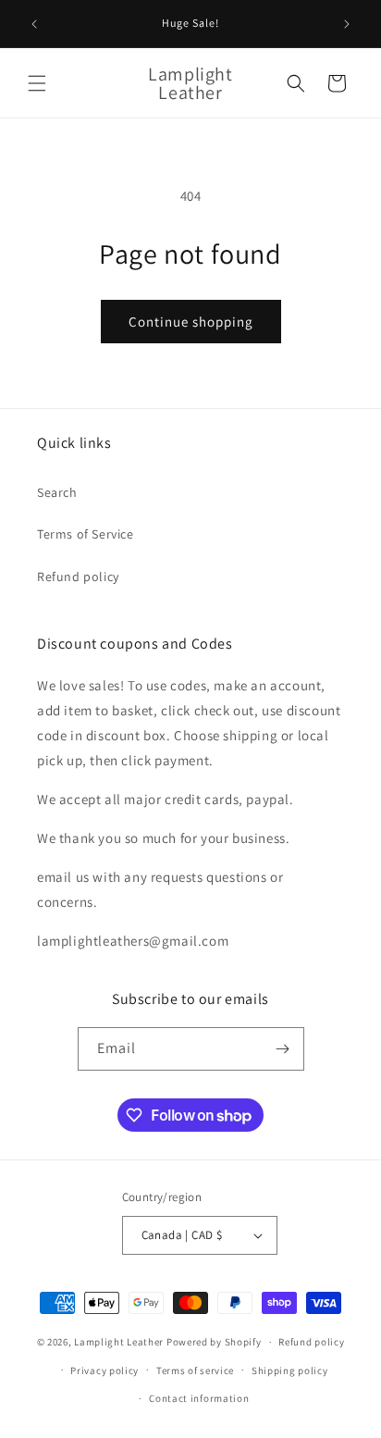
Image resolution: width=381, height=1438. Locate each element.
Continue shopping (191, 321)
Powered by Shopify (214, 1341)
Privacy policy (104, 1370)
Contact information (199, 1398)
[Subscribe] (283, 1049)
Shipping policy (290, 1370)
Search (57, 492)
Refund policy (78, 576)
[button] (37, 83)
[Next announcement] (346, 24)
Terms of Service (85, 534)
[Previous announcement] (34, 24)
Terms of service (195, 1370)
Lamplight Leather (119, 1341)
